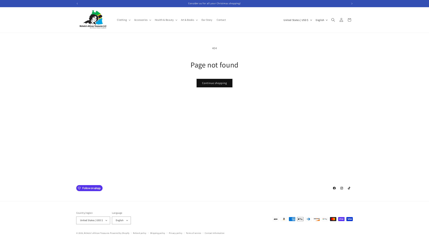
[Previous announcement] (77, 3)
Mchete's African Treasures (96, 233)
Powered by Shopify (120, 233)
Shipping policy (157, 233)
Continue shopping (214, 83)
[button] (123, 20)
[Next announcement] (352, 3)
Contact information (215, 233)
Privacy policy (175, 233)
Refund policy (139, 233)
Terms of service (193, 233)
